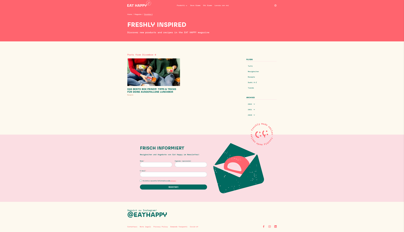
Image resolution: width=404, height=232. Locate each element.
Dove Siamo (195, 5)
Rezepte (130, 95)
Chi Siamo (207, 5)
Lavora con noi (222, 5)
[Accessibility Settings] (275, 5)
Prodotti (181, 5)
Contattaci (132, 227)
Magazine (138, 14)
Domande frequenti (178, 227)
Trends (251, 88)
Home (129, 14)
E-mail (142, 171)
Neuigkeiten (253, 71)
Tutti (250, 66)
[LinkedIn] (275, 226)
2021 (250, 109)
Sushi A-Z (252, 82)
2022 (250, 104)
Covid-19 (194, 227)
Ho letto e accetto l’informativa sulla (159, 181)
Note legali (145, 227)
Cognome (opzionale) (183, 161)
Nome (141, 161)
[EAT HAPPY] (139, 4)
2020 (250, 115)
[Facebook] (263, 226)
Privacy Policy (160, 227)
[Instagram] (269, 226)
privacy (173, 181)
